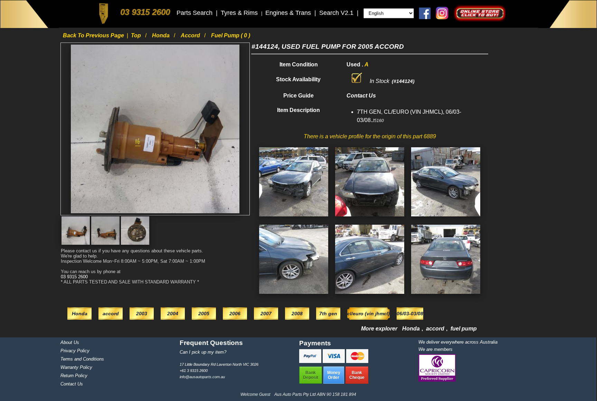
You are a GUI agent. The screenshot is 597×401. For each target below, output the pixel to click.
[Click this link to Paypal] (311, 361)
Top (136, 35)
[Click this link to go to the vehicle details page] (294, 218)
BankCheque (356, 375)
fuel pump (464, 329)
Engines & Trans (289, 12)
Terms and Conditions (82, 359)
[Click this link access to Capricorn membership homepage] (437, 380)
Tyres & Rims (240, 12)
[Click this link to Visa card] (334, 361)
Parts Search (195, 12)
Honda (161, 35)
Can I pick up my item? (203, 352)
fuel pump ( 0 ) (230, 35)
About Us (69, 342)
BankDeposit (310, 375)
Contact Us (71, 383)
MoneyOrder (333, 375)
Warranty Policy (76, 367)
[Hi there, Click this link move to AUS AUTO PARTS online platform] (479, 20)
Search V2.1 (337, 12)
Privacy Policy (74, 350)
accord (191, 35)
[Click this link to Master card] (357, 361)
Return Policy (73, 375)
